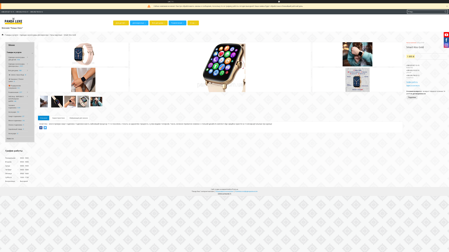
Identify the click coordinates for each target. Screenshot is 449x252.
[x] (45, 127)
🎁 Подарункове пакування (14, 87)
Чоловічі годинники (12, 106)
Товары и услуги (11, 35)
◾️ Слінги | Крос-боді (16, 75)
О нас (192, 23)
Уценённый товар (15, 129)
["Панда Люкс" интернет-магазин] (13, 21)
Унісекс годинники (15, 125)
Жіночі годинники (15, 120)
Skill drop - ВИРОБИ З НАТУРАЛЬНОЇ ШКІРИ (16, 98)
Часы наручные (56, 35)
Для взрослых (138, 23)
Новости (10, 138)
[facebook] (40, 127)
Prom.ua (235, 189)
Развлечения (176, 23)
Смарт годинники (14, 116)
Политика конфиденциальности (246, 191)
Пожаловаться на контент (225, 191)
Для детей (120, 23)
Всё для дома (157, 23)
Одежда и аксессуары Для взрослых (34, 35)
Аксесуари (12, 112)
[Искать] (445, 12)
